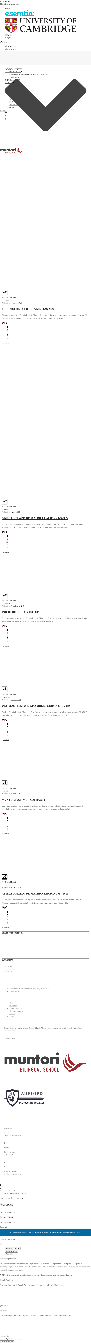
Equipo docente (14, 77)
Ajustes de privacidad (13, 1248)
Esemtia (12, 91)
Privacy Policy (15, 1193)
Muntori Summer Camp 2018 (23, 799)
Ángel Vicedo (17, 1198)
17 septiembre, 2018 (17, 606)
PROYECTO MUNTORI (13, 69)
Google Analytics (11, 1251)
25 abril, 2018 (15, 794)
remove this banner (75, 1232)
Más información (10, 1038)
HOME (7, 66)
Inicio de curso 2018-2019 (20, 612)
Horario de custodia (16, 99)
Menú (11, 85)
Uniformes (13, 88)
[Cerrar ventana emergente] (1, 1244)
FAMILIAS (9, 83)
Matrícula (7, 509)
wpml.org (29, 1232)
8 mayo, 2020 (15, 512)
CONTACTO (9, 107)
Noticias (7, 8)
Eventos (12, 96)
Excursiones (8, 603)
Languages (5, 42)
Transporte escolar (15, 94)
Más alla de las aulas (16, 105)
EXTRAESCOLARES (12, 80)
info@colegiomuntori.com (11, 4)
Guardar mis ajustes (7, 1342)
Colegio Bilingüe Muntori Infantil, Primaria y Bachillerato (29, 74)
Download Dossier (7, 1217)
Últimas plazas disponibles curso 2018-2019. (36, 705)
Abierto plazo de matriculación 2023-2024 (35, 518)
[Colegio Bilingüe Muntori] (45, 151)
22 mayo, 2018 (16, 700)
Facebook (9, 1254)
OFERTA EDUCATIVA (13, 72)
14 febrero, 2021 (16, 303)
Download (3, 1227)
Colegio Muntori (10, 297)
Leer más (6, 343)
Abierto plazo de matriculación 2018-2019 (35, 893)
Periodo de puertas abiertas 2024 (28, 308)
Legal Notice (4, 1193)
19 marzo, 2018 (16, 887)
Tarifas (11, 102)
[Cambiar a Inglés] (8, 38)
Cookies (23, 1193)
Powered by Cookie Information (11, 1339)
